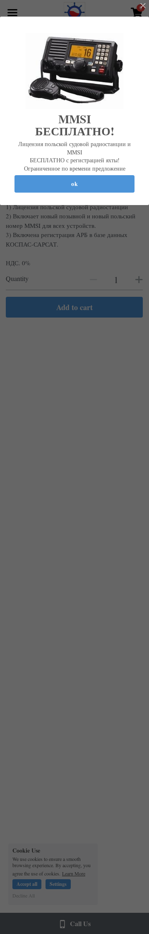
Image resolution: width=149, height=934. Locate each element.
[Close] (143, 6)
